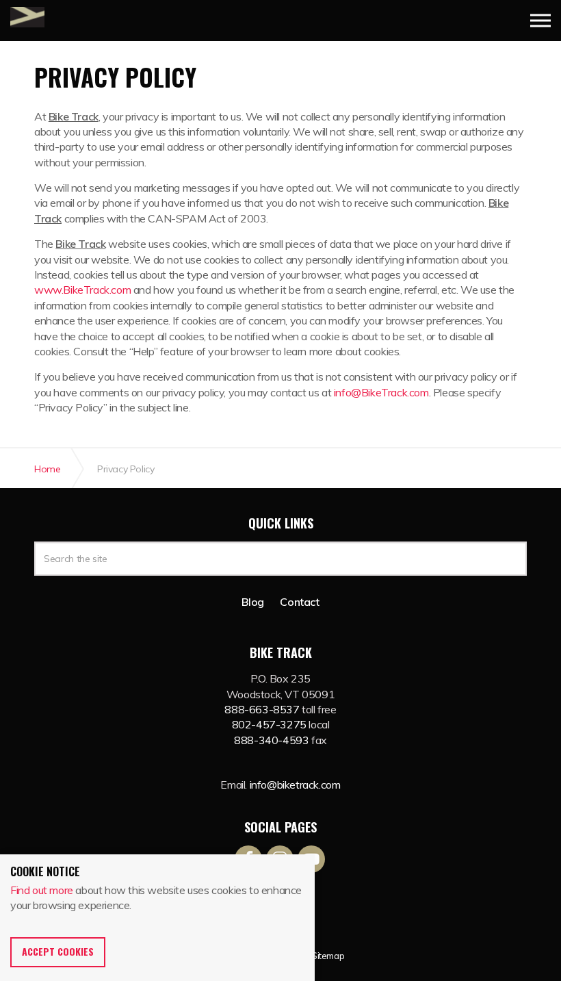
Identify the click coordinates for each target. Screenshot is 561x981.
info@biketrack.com (295, 784)
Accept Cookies (58, 951)
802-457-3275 (269, 724)
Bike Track (27, 17)
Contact (299, 601)
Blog (252, 601)
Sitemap (327, 955)
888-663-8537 (261, 709)
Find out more (41, 890)
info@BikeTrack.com (381, 392)
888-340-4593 (271, 740)
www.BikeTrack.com (82, 289)
